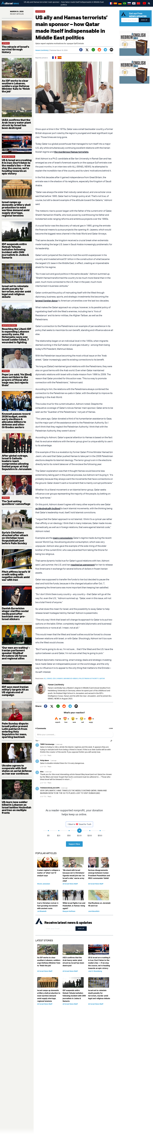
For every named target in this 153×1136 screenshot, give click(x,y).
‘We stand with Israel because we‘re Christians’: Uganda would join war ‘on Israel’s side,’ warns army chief (74, 875)
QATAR (102, 678)
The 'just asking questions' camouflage (16, 503)
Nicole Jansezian (43, 884)
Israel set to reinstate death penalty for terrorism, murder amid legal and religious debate (16, 291)
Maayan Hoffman (69, 911)
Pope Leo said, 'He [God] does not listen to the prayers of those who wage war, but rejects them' (17, 380)
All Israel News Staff (70, 884)
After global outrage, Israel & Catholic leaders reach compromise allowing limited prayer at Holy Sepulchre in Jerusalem (16, 462)
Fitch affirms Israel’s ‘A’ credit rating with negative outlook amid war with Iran (16, 575)
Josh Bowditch (93, 911)
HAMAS (60, 678)
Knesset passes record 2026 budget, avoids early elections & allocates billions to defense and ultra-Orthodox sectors (16, 420)
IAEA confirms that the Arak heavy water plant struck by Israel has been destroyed (16, 124)
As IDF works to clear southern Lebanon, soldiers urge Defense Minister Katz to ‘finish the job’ (16, 86)
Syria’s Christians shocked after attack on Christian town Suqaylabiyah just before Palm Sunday (15, 538)
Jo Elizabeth (41, 911)
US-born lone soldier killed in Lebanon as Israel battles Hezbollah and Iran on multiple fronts (16, 807)
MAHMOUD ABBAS (71, 678)
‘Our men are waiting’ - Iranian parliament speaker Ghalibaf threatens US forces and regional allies (16, 653)
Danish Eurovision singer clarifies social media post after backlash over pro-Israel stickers (15, 614)
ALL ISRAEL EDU (50, 678)
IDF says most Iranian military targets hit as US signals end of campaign (15, 691)
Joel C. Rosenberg (95, 971)
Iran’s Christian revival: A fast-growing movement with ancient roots (47, 905)
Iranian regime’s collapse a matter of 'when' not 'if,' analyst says (48, 873)
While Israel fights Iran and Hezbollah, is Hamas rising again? (74, 905)
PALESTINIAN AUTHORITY (89, 678)
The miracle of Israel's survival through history (15, 49)
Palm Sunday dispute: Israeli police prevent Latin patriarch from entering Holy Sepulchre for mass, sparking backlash (15, 730)
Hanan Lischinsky (41, 50)
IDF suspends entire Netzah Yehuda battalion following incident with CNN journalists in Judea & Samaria (15, 250)
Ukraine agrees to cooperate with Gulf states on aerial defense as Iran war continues (17, 769)
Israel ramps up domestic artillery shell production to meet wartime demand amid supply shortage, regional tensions (16, 208)
